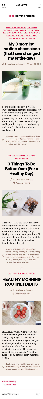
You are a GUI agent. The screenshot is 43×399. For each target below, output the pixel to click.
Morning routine (20, 141)
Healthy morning (18, 252)
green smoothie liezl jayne (29, 136)
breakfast (31, 249)
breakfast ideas (12, 136)
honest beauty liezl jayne (16, 139)
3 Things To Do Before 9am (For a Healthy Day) (21, 168)
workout (25, 262)
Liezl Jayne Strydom (16, 64)
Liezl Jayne (21, 5)
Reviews (10, 36)
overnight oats (34, 141)
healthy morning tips (20, 254)
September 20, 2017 (23, 294)
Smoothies (31, 36)
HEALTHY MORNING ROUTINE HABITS (21, 282)
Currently (32, 27)
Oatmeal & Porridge (30, 33)
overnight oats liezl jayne (16, 144)
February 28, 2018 (23, 183)
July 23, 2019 (35, 64)
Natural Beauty (11, 33)
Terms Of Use (8, 384)
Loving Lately (33, 30)
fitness (8, 252)
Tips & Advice (14, 38)
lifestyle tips (34, 257)
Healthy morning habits (29, 364)
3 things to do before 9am (16, 249)
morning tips (11, 262)
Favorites (7, 30)
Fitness (11, 156)
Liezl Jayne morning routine (17, 257)
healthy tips (34, 254)
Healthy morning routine (15, 366)
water (19, 262)
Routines (20, 36)
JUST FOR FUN (20, 30)
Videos (31, 274)
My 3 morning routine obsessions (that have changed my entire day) (21, 51)
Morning (21, 369)
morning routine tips (27, 259)
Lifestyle (20, 156)
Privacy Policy (9, 381)
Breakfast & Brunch (16, 27)
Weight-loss (28, 38)
